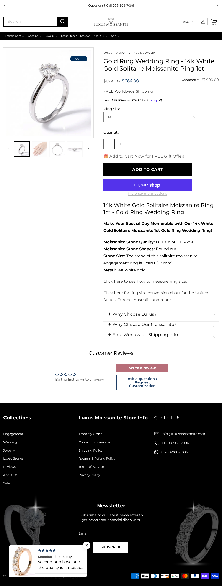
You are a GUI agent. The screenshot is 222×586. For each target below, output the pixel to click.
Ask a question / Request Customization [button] (142, 382)
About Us (10, 475)
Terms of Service (91, 467)
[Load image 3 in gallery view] (57, 149)
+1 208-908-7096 (175, 443)
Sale (6, 483)
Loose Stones (13, 458)
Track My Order (90, 434)
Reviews (9, 467)
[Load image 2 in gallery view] (39, 149)
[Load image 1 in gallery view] (21, 149)
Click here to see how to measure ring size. (145, 281)
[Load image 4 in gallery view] (75, 149)
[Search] (62, 22)
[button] (14, 36)
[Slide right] (89, 149)
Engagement (13, 434)
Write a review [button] (142, 368)
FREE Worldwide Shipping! (128, 91)
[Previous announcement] (5, 5)
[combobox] (35, 22)
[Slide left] (8, 149)
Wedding (10, 442)
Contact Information (94, 442)
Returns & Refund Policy (97, 458)
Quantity (111, 132)
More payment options (147, 193)
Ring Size (111, 109)
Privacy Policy (89, 475)
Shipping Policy (91, 450)
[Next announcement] (217, 5)
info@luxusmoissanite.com (183, 434)
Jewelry (9, 450)
